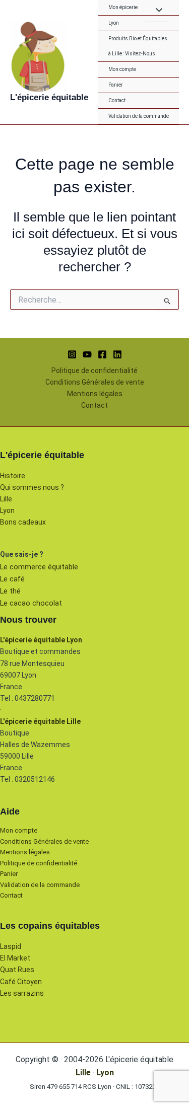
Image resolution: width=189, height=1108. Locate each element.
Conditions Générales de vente (94, 382)
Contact (116, 100)
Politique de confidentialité (94, 370)
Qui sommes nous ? (32, 487)
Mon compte (122, 69)
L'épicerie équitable (49, 97)
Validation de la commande (138, 116)
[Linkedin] (117, 354)
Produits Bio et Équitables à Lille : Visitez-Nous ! (137, 46)
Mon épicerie (123, 7)
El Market (15, 958)
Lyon (113, 23)
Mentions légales (94, 394)
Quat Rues (17, 970)
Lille (6, 499)
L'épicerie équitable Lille (40, 721)
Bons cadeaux (23, 522)
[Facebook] (102, 354)
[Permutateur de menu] (156, 10)
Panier (115, 85)
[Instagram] (72, 354)
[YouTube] (87, 354)
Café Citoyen (21, 982)
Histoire (12, 476)
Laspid (10, 946)
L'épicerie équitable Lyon (41, 640)
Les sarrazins (22, 993)
